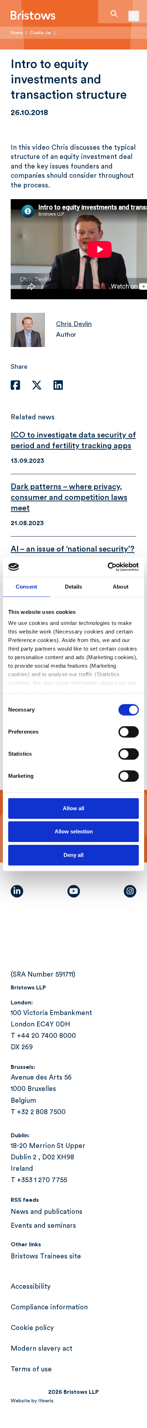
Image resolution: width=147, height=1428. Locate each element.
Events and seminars (43, 1225)
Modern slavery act (41, 1348)
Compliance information (49, 1307)
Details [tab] (73, 587)
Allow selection (74, 831)
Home (16, 33)
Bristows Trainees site (46, 1256)
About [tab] (120, 587)
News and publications (46, 1212)
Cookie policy (32, 1328)
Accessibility (31, 1286)
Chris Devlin (74, 324)
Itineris (46, 1400)
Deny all (73, 855)
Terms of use (31, 1369)
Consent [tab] (26, 587)
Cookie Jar (40, 33)
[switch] (128, 732)
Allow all (73, 808)
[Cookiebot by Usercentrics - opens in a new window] (107, 566)
